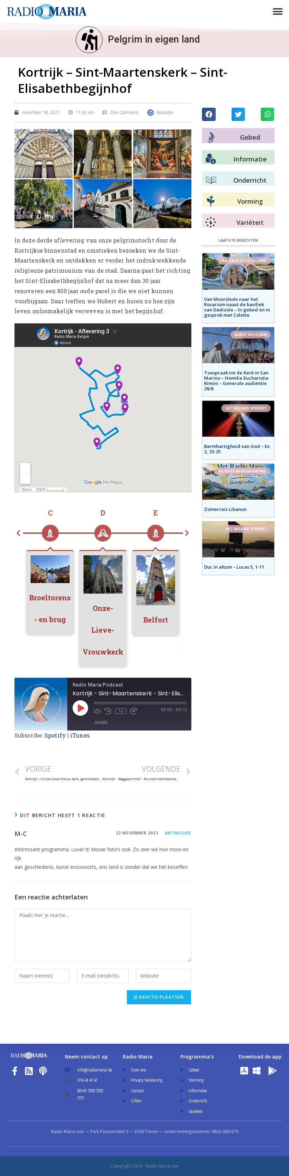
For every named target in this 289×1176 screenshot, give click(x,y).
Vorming (250, 201)
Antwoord (178, 832)
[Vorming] (210, 201)
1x (120, 711)
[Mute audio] (97, 711)
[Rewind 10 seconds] (107, 711)
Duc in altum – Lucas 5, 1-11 (234, 567)
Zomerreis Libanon (225, 509)
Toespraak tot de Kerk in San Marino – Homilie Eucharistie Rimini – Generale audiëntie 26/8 (236, 380)
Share (101, 723)
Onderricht (249, 180)
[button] (277, 11)
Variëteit (250, 222)
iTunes (80, 735)
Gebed (250, 137)
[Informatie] (210, 159)
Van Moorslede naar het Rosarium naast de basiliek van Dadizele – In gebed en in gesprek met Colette (237, 307)
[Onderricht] (210, 180)
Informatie (250, 159)
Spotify (55, 735)
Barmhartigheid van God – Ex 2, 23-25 (237, 449)
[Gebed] (211, 137)
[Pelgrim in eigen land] (89, 39)
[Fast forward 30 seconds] (133, 711)
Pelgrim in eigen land (154, 39)
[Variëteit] (210, 222)
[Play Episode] (80, 708)
